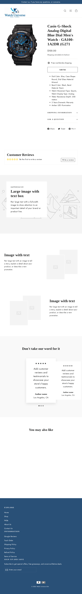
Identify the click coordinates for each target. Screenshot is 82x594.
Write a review (68, 160)
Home (6, 512)
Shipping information (59, 112)
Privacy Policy (9, 548)
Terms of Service (10, 556)
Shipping (50, 55)
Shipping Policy (10, 544)
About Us (7, 524)
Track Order (8, 540)
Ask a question (55, 119)
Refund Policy (9, 552)
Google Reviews (10, 536)
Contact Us (8, 528)
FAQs (6, 520)
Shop (6, 516)
